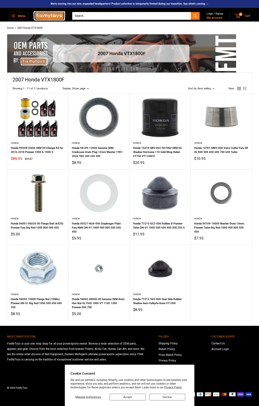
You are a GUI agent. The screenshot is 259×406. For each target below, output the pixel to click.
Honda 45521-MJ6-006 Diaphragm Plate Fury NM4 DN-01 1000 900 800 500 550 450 (96, 227)
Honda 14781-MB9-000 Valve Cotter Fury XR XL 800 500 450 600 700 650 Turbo (221, 150)
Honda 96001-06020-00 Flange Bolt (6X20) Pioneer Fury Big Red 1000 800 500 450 (37, 225)
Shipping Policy (168, 343)
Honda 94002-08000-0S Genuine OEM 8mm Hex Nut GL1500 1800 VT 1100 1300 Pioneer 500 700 (98, 303)
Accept (127, 397)
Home (10, 27)
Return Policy (167, 349)
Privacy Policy (173, 387)
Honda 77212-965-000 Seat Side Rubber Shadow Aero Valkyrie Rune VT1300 (157, 301)
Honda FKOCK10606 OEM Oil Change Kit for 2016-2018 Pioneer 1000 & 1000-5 (37, 150)
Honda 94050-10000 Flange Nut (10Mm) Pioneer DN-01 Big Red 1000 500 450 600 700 (36, 303)
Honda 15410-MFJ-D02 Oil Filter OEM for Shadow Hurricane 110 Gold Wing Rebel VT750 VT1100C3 (157, 152)
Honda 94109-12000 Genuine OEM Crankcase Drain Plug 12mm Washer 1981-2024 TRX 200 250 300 (98, 152)
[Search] (195, 16)
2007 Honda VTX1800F (30, 27)
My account (214, 17)
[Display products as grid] (239, 88)
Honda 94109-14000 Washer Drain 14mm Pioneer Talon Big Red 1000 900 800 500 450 (219, 227)
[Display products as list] (244, 88)
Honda (15, 143)
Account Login (220, 349)
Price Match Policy (170, 355)
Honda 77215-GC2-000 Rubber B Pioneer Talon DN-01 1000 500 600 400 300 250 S (159, 225)
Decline (167, 397)
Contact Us (218, 343)
